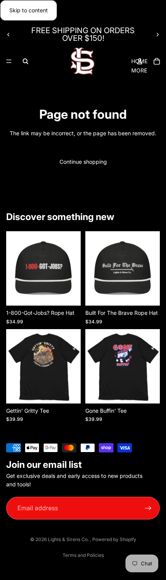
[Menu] (9, 62)
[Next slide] (157, 34)
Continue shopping (83, 161)
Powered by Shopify (114, 539)
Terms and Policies (83, 555)
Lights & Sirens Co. (69, 539)
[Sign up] (148, 508)
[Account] (139, 61)
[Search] (25, 61)
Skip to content (28, 10)
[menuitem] (139, 70)
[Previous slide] (8, 34)
